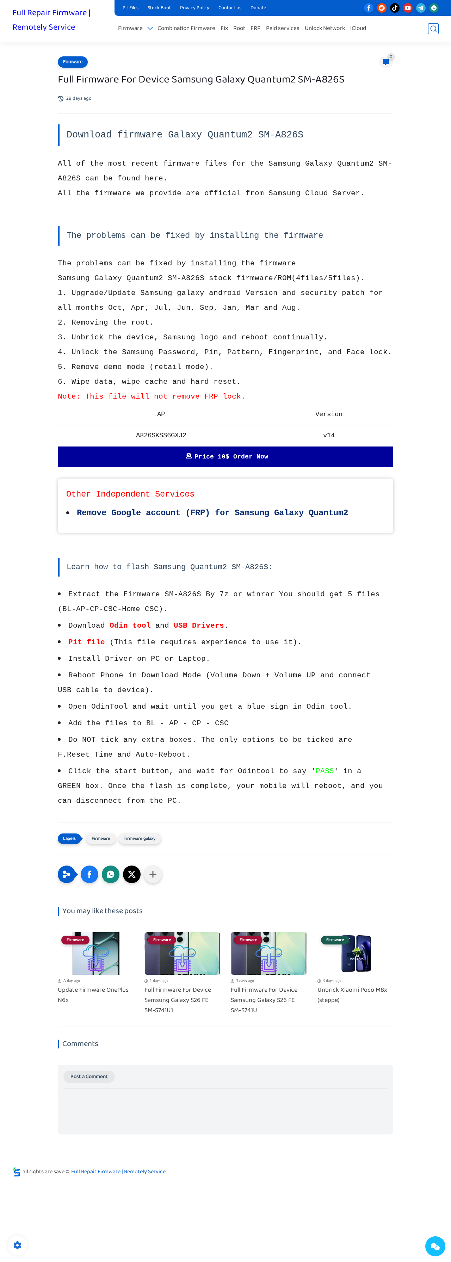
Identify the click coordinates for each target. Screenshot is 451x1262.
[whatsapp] (434, 8)
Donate (258, 8)
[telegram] (421, 8)
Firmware (130, 29)
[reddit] (382, 8)
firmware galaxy (139, 839)
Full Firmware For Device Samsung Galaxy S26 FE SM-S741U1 (177, 1000)
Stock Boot (159, 8)
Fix (224, 29)
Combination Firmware (186, 29)
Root (239, 29)
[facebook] (368, 8)
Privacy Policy (194, 8)
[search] (433, 28)
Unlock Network (325, 29)
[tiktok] (395, 8)
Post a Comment (89, 1076)
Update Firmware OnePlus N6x (93, 995)
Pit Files (130, 8)
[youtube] (408, 8)
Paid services (282, 29)
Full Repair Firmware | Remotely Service (51, 20)
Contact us (229, 8)
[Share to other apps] (153, 874)
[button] (89, 874)
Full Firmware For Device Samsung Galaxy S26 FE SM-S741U (264, 1000)
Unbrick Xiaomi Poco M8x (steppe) (352, 995)
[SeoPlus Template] (16, 1172)
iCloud (358, 29)
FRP (256, 29)
